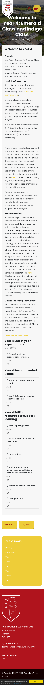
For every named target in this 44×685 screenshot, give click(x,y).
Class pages (26, 39)
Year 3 (8, 566)
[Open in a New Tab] (8, 364)
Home (14, 39)
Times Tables (14, 454)
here (13, 177)
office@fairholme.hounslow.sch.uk (19, 647)
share (10, 524)
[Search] (29, 8)
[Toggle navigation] (37, 8)
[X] (4, 660)
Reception (10, 552)
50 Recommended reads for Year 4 (21, 382)
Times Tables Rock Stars (16, 335)
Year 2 (8, 561)
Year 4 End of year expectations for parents (19, 355)
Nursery (9, 547)
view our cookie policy (17, 683)
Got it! (36, 682)
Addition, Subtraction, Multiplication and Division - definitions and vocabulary (20, 470)
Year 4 (8, 571)
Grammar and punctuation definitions (20, 440)
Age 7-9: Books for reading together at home (20, 397)
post (28, 524)
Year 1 (8, 557)
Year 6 (8, 580)
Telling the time (15, 498)
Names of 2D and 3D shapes (21, 485)
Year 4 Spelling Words (18, 425)
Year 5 (8, 575)
